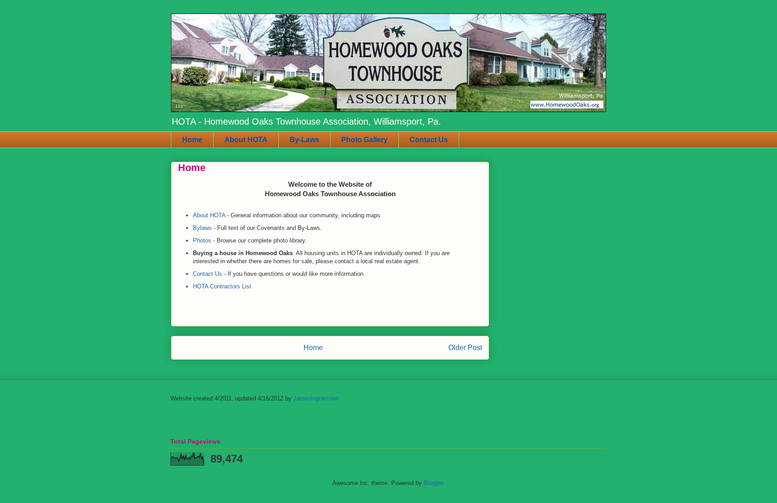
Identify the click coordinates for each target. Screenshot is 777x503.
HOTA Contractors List (222, 286)
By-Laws (304, 140)
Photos (202, 240)
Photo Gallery (364, 140)
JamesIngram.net (316, 398)
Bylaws (202, 228)
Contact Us (429, 140)
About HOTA (246, 140)
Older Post (465, 347)
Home (192, 140)
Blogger (433, 483)
